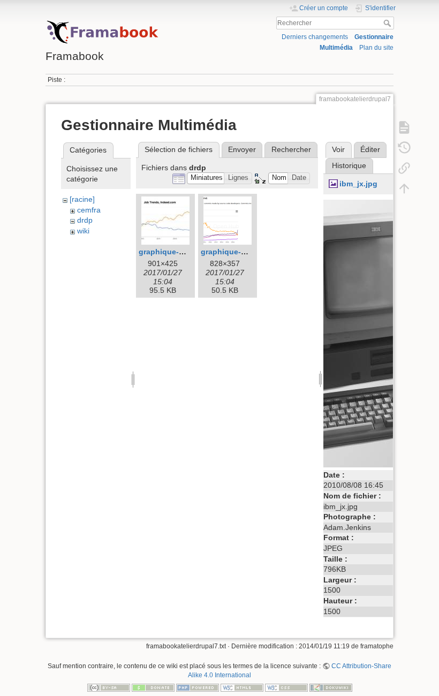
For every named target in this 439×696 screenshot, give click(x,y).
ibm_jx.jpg (358, 183)
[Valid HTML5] (242, 687)
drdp (85, 220)
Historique (349, 165)
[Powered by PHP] (197, 687)
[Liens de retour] (404, 167)
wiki (83, 230)
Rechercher (388, 23)
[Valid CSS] (286, 687)
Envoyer (242, 149)
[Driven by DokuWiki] (330, 687)
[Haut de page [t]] (404, 188)
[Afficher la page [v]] (404, 127)
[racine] (82, 199)
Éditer (370, 149)
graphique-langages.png (246, 251)
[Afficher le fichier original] (379, 332)
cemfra (89, 210)
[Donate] (153, 687)
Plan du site (376, 47)
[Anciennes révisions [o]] (404, 147)
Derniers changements (315, 37)
